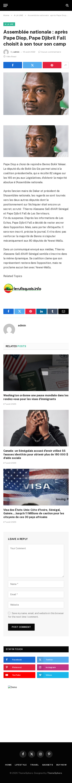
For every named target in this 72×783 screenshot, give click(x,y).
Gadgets (47, 765)
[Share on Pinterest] (52, 65)
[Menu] (5, 5)
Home (8, 765)
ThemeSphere (54, 773)
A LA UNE (9, 24)
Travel (34, 765)
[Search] (67, 5)
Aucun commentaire (51, 52)
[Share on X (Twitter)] (32, 65)
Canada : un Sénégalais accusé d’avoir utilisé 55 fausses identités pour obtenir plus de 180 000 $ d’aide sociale (35, 454)
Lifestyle (21, 765)
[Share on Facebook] (12, 65)
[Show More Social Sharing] (65, 65)
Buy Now (61, 765)
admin (16, 52)
